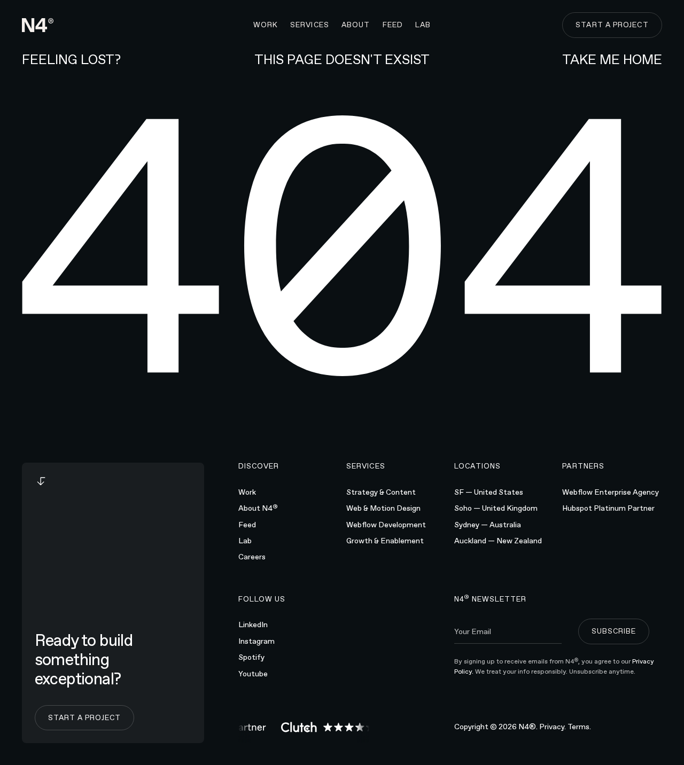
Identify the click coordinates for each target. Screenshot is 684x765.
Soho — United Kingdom (496, 508)
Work (247, 492)
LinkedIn (253, 624)
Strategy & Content (381, 492)
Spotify (251, 657)
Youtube (253, 673)
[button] (309, 25)
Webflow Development (386, 524)
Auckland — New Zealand (498, 540)
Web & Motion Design (383, 508)
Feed (247, 524)
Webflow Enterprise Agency (610, 492)
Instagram (256, 641)
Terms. (579, 726)
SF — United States (488, 492)
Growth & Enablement (385, 540)
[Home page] (38, 25)
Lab (245, 540)
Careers (252, 556)
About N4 (258, 507)
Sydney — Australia (487, 524)
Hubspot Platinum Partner (608, 508)
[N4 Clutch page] (325, 727)
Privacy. (552, 726)
